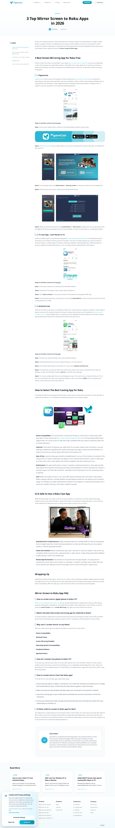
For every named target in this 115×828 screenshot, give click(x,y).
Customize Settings (19, 817)
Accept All (27, 822)
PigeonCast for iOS (44, 807)
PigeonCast (38, 79)
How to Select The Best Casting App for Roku (20, 53)
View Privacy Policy (14, 812)
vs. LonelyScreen (77, 807)
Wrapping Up (15, 60)
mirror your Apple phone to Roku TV (48, 603)
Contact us (93, 810)
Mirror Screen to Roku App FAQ (20, 64)
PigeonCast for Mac (44, 812)
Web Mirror (100, 2)
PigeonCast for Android (45, 804)
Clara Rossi (55, 29)
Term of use (93, 804)
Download (87, 2)
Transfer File (59, 810)
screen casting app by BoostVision (77, 238)
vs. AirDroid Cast (77, 812)
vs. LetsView (76, 804)
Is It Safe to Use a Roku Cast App (20, 57)
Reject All (11, 822)
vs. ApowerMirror (77, 815)
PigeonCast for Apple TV (45, 815)
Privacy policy (93, 807)
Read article (15, 789)
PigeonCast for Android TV (45, 818)
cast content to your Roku (83, 79)
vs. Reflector (76, 810)
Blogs (57, 804)
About (91, 812)
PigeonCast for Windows (45, 810)
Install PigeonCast (45, 146)
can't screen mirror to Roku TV (78, 63)
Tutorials (58, 807)
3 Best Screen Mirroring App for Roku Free (20, 48)
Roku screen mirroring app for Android (69, 438)
